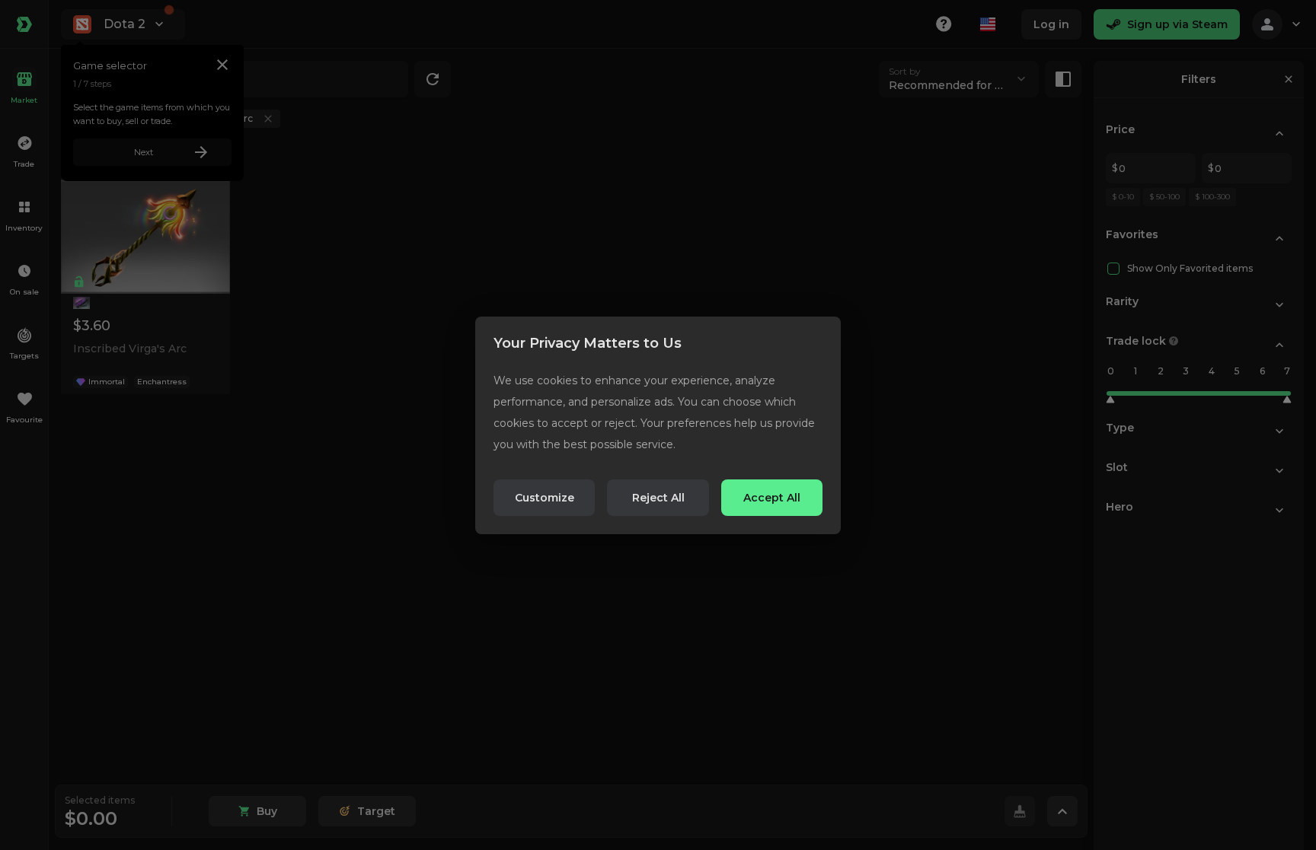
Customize (544, 498)
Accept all (771, 498)
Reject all (658, 498)
